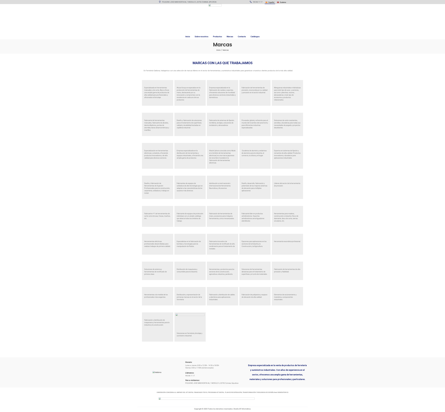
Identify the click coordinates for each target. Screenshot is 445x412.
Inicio (187, 36)
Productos (217, 36)
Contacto (242, 36)
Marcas (230, 36)
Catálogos (255, 36)
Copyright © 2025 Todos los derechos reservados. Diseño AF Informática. (222, 409)
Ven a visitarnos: (192, 380)
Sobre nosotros (201, 36)
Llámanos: (189, 373)
